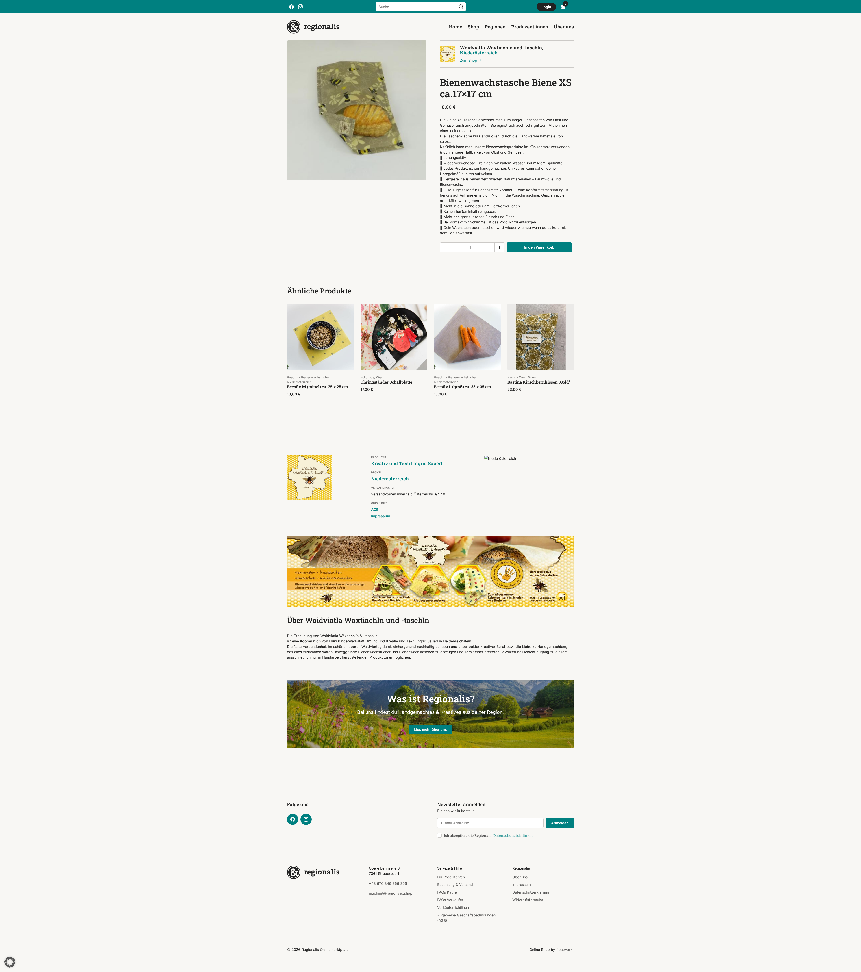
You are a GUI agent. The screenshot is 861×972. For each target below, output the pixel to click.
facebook (291, 6)
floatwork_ (565, 949)
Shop (473, 27)
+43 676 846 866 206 (388, 883)
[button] (10, 962)
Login (546, 6)
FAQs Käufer (447, 892)
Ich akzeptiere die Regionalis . (489, 835)
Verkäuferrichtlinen (453, 907)
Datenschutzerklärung (530, 892)
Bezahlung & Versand (455, 884)
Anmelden (560, 823)
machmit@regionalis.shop (390, 893)
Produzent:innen (529, 27)
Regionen (495, 27)
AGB (375, 509)
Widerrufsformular (527, 900)
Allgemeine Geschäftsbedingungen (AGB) (466, 918)
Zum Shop (469, 60)
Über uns (564, 27)
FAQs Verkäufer (450, 900)
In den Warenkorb (539, 247)
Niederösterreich (479, 53)
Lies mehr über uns (430, 729)
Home (455, 27)
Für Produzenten (451, 877)
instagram (300, 6)
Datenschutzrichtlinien (513, 835)
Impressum (380, 516)
